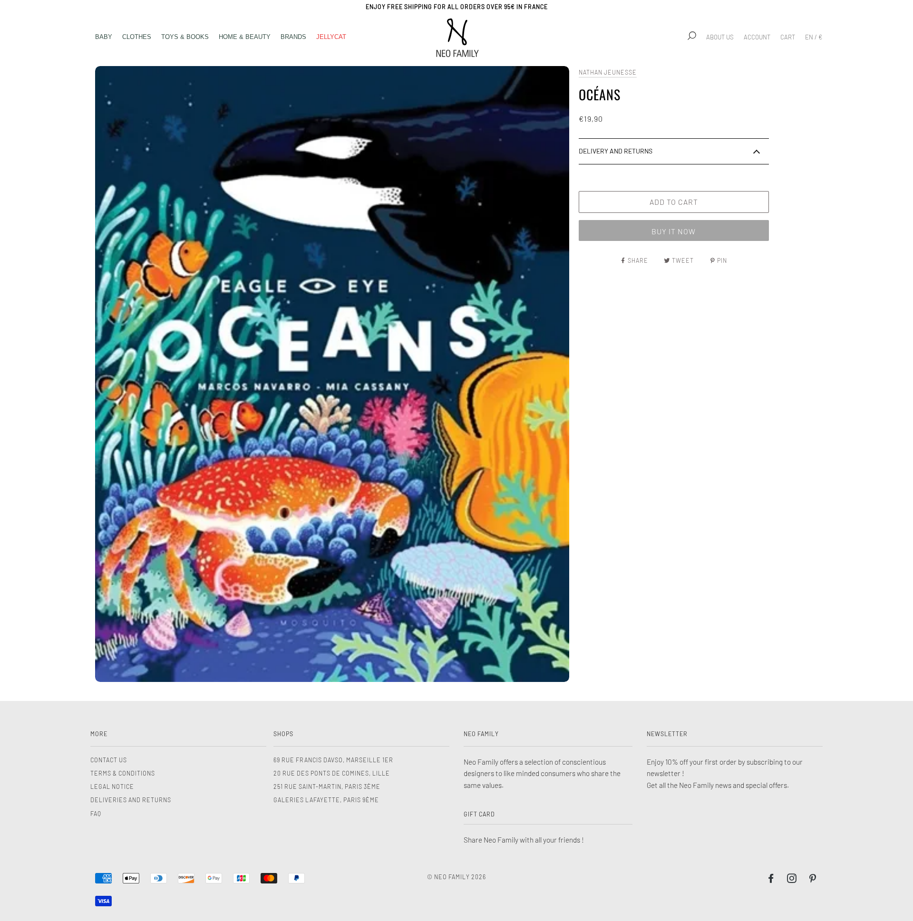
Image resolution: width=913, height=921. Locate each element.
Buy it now (673, 231)
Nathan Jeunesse (608, 72)
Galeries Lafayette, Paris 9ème (326, 799)
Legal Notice (112, 786)
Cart (787, 37)
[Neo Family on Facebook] (771, 879)
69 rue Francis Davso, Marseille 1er (333, 760)
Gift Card (479, 814)
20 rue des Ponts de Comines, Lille (331, 773)
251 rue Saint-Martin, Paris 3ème (326, 786)
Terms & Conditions (122, 773)
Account (757, 37)
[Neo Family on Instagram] (792, 879)
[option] (332, 374)
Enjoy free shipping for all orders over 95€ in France (457, 6)
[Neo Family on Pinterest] (813, 879)
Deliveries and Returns (130, 799)
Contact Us (108, 760)
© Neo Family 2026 (456, 876)
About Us (720, 37)
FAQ (95, 813)
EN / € (813, 37)
